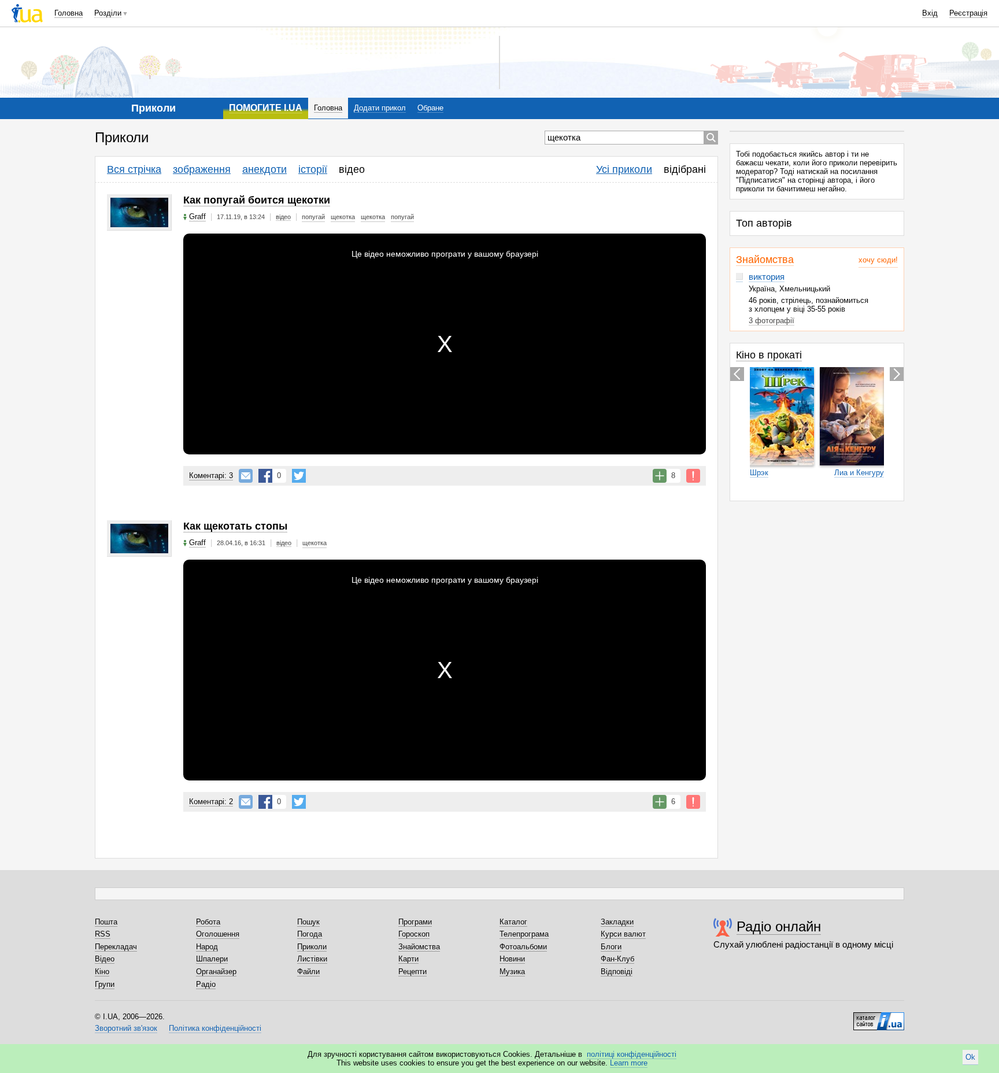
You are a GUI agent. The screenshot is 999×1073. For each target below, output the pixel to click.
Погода (309, 934)
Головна (68, 13)
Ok (970, 1057)
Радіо (206, 984)
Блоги (611, 946)
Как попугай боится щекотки (256, 200)
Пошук (308, 921)
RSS (102, 934)
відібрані (685, 169)
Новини (512, 958)
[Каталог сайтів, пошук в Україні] (878, 1017)
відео (352, 169)
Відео (104, 958)
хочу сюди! (878, 260)
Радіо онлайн (779, 926)
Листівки (312, 958)
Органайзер (216, 971)
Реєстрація (968, 13)
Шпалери (212, 958)
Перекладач (116, 946)
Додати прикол (380, 107)
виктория (767, 277)
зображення (202, 169)
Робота (208, 921)
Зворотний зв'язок (126, 1028)
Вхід (930, 13)
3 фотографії (771, 320)
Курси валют (623, 934)
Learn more (629, 1063)
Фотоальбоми (523, 946)
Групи (104, 984)
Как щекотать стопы (235, 526)
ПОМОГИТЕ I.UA (265, 108)
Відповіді (616, 971)
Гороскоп (414, 934)
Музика (512, 971)
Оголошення (217, 934)
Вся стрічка (134, 169)
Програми (415, 921)
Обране (430, 107)
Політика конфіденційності (215, 1028)
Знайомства (765, 259)
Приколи (312, 946)
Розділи (107, 13)
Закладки (617, 921)
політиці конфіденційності (631, 1054)
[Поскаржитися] (693, 476)
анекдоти (264, 169)
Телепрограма (524, 934)
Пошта (106, 921)
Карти (408, 958)
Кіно (102, 971)
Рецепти (412, 971)
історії (312, 169)
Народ (207, 946)
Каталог (513, 921)
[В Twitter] (299, 476)
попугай (313, 216)
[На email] (246, 476)
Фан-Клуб (617, 958)
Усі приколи (624, 169)
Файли (308, 971)
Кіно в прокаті (769, 355)
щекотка (343, 216)
